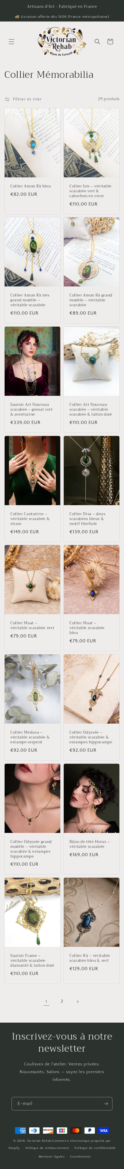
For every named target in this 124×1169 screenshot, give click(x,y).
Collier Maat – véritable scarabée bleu (87, 628)
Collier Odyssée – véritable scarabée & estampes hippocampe (90, 737)
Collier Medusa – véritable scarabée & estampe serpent (30, 737)
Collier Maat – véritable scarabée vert (32, 626)
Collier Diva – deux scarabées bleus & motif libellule (87, 519)
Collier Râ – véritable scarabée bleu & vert (89, 958)
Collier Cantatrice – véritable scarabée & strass (30, 519)
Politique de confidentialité (95, 1148)
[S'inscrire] (105, 1103)
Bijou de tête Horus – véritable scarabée (89, 844)
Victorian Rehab (39, 1141)
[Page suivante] (77, 1001)
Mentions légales (52, 1156)
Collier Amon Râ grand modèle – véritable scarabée (90, 300)
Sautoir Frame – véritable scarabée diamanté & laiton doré (32, 960)
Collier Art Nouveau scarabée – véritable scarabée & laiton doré (90, 409)
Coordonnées (80, 1156)
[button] (11, 41)
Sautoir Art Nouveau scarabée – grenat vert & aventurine (31, 409)
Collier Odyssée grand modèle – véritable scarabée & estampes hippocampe (31, 849)
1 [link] (46, 1001)
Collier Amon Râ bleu (30, 186)
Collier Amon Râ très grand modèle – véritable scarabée (29, 300)
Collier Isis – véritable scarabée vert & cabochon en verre (90, 191)
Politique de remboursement (47, 1148)
